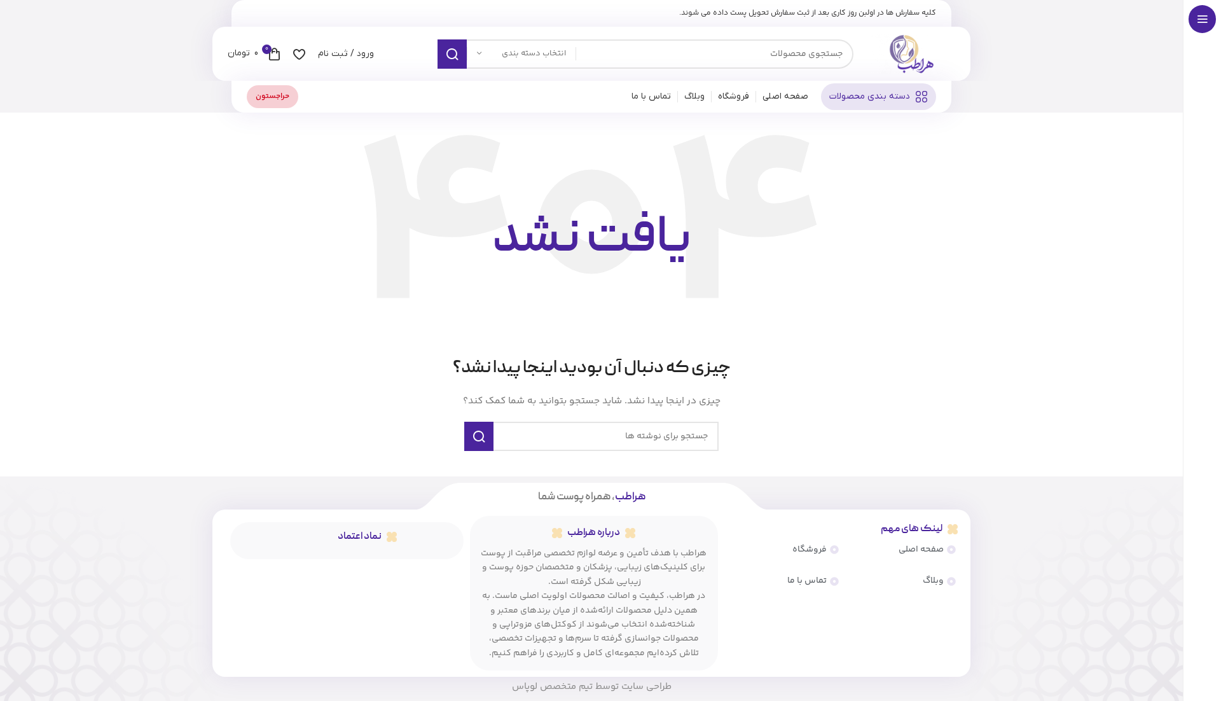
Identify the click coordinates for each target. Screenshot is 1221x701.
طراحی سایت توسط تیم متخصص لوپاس (592, 686)
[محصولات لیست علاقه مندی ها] (299, 54)
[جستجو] (452, 54)
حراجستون (272, 96)
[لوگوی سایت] (910, 54)
